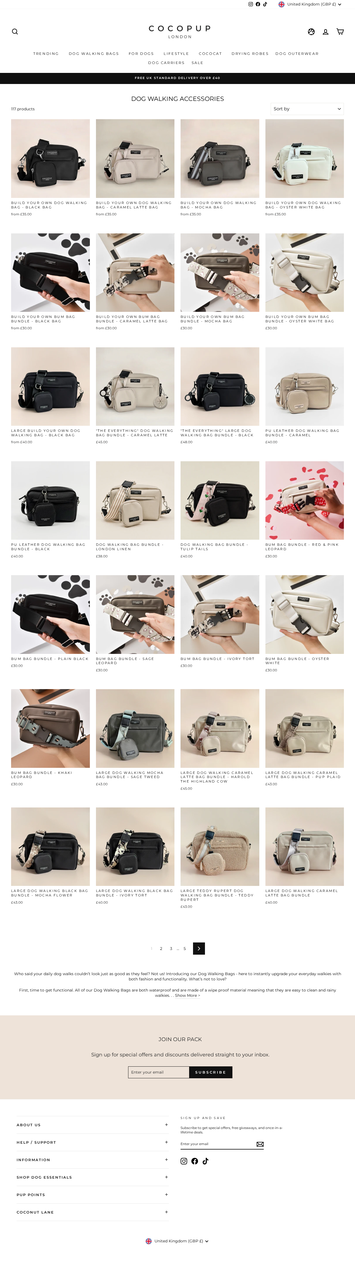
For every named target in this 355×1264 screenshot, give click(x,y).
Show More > (187, 995)
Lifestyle (177, 53)
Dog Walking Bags (95, 53)
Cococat (211, 53)
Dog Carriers (166, 62)
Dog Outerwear (297, 53)
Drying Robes (250, 53)
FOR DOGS (142, 53)
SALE (199, 62)
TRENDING (46, 53)
